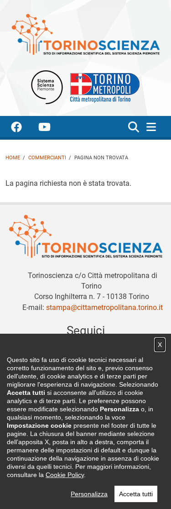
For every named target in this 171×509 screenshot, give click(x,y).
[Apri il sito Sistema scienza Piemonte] (47, 86)
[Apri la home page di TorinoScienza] (85, 34)
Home (12, 158)
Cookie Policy (65, 474)
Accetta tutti (136, 494)
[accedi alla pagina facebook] (23, 128)
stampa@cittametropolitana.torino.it (104, 307)
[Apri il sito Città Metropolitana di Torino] (102, 86)
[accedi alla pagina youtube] (51, 128)
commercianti (47, 158)
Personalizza (89, 494)
